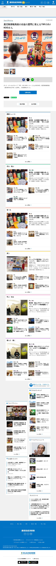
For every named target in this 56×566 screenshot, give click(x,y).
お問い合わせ (33, 542)
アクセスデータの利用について (21, 542)
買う (26, 6)
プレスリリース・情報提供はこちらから (35, 539)
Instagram (48, 2)
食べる (13, 6)
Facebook (42, 2)
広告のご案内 (41, 542)
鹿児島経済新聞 (14, 2)
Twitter (45, 2)
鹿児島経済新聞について (19, 539)
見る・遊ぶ (20, 6)
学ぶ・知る (42, 6)
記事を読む (28, 92)
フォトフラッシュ (8, 20)
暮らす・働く (33, 6)
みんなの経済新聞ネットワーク (28, 553)
